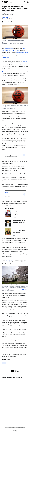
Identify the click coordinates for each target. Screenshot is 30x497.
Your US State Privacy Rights (21, 426)
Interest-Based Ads (21, 427)
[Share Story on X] (5, 22)
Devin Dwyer (5, 17)
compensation (5, 57)
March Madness (9, 48)
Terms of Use (16, 429)
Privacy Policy (13, 426)
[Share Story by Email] (8, 22)
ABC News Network (6, 426)
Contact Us (15, 430)
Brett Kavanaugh (10, 260)
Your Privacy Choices (23, 429)
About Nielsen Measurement (7, 429)
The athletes (5, 72)
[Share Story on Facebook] (2, 22)
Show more (24, 289)
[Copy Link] (11, 22)
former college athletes (22, 52)
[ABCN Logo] (8, 2)
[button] (2, 2)
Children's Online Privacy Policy (11, 427)
